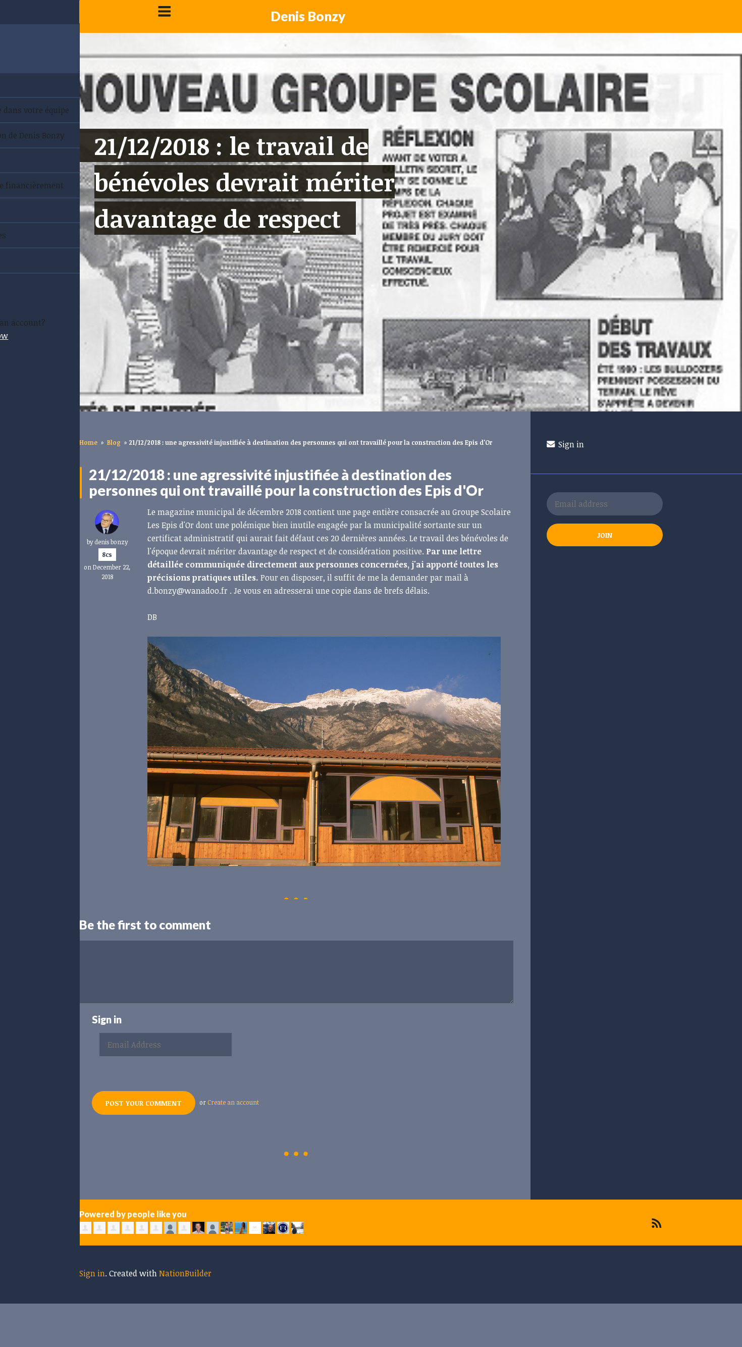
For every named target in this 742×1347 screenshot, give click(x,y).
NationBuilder (185, 1273)
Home (88, 442)
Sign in (570, 444)
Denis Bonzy (308, 16)
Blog (114, 442)
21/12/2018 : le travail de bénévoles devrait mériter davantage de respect (244, 182)
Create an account (233, 1102)
